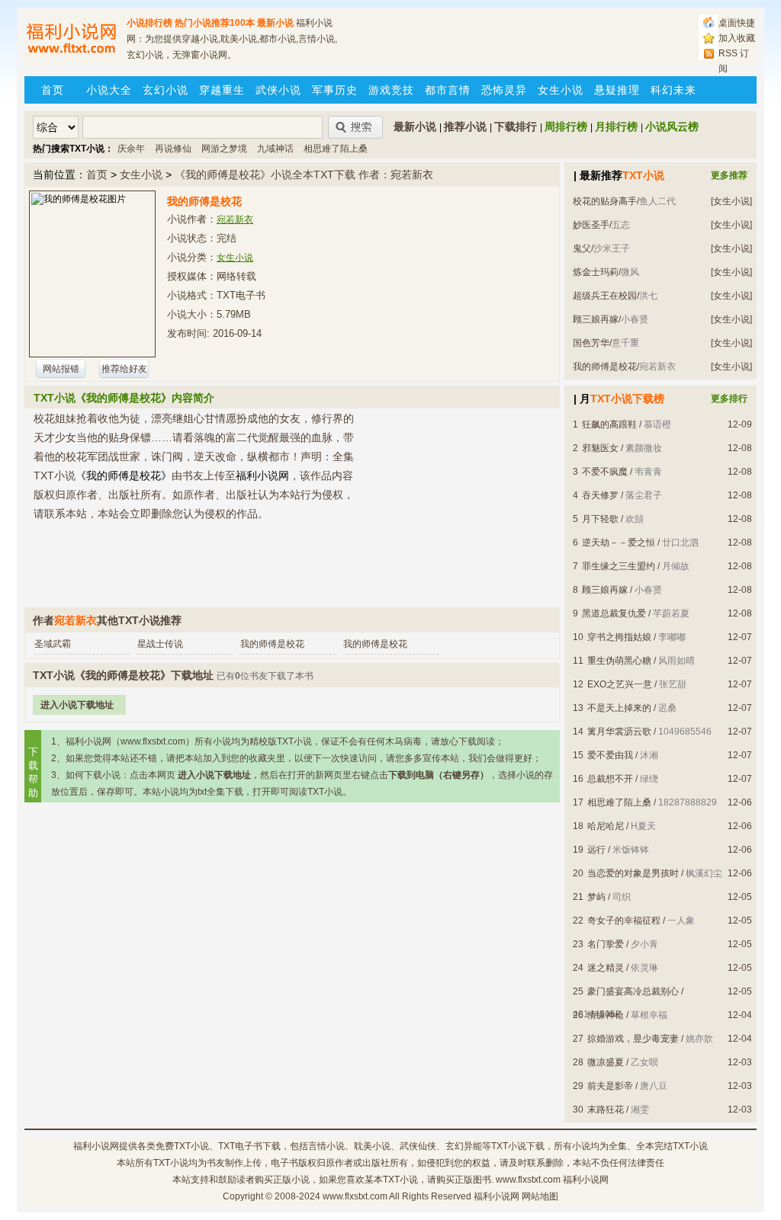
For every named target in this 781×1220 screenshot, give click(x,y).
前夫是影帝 (610, 1086)
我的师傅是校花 (605, 366)
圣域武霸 (52, 644)
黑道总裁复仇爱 (614, 613)
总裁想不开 (610, 778)
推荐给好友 (124, 368)
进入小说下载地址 (77, 705)
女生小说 (560, 90)
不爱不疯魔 (605, 471)
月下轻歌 (600, 519)
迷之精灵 (605, 967)
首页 (52, 90)
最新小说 (275, 23)
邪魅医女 (600, 448)
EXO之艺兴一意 (619, 684)
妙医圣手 (591, 224)
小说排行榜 (149, 23)
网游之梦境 (224, 148)
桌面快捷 (736, 23)
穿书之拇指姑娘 (619, 637)
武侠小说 (278, 90)
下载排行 (515, 126)
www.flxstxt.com (355, 1196)
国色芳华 (591, 343)
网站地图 (540, 1196)
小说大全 (109, 90)
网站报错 (61, 368)
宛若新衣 (235, 219)
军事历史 (335, 90)
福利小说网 (96, 1146)
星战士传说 (160, 644)
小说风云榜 (672, 126)
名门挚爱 (605, 944)
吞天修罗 (600, 495)
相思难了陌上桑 (336, 148)
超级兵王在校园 (605, 295)
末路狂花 (605, 1109)
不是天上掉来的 (619, 708)
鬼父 (582, 248)
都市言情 (448, 90)
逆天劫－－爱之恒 (618, 542)
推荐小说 (465, 126)
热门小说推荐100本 (215, 23)
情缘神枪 (605, 1015)
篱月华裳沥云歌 (619, 731)
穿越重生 (222, 90)
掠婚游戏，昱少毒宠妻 (633, 1038)
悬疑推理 (617, 90)
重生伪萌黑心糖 (619, 660)
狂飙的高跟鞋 (609, 424)
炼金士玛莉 (596, 272)
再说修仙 (173, 148)
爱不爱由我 (610, 755)
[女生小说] (731, 201)
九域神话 (275, 148)
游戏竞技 (391, 90)
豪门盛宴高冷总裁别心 (633, 991)
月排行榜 (616, 126)
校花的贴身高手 (605, 201)
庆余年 (131, 148)
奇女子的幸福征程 (623, 920)
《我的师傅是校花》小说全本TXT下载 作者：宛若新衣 (304, 174)
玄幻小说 (165, 90)
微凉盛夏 (605, 1062)
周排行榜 (566, 126)
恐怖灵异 (504, 90)
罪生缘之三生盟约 (618, 566)
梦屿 (596, 897)
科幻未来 (673, 90)
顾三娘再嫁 (596, 319)
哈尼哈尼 (605, 826)
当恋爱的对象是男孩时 (633, 873)
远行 (596, 849)
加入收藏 (736, 38)
